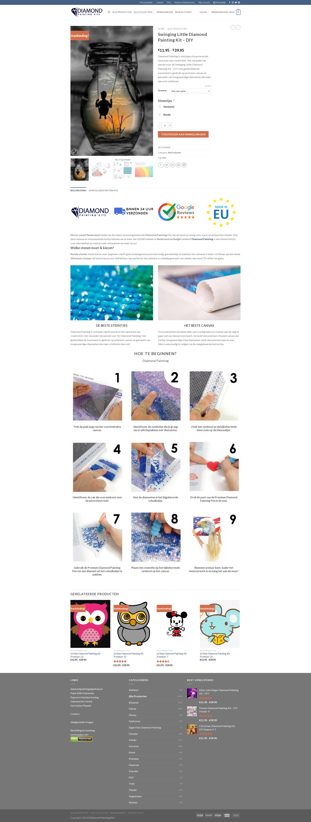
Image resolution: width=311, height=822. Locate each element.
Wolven (133, 802)
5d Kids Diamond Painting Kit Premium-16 (85, 655)
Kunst (132, 752)
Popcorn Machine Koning (84, 697)
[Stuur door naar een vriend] (172, 165)
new (164, 157)
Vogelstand (135, 796)
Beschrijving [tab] (78, 190)
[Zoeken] (109, 12)
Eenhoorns (134, 721)
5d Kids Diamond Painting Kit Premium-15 (129, 655)
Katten (132, 739)
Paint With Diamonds (82, 693)
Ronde (166, 114)
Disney (132, 714)
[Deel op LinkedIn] (184, 165)
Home (161, 29)
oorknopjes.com (79, 734)
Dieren (132, 708)
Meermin (134, 764)
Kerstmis (134, 746)
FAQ (169, 2)
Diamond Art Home (81, 701)
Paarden (133, 771)
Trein (132, 783)
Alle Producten (176, 29)
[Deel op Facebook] (161, 165)
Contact (159, 2)
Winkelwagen (165, 12)
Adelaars (134, 689)
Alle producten (122, 12)
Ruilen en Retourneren (185, 2)
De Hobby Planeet (80, 705)
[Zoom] (75, 152)
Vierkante (168, 106)
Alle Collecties (143, 12)
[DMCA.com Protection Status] (81, 738)
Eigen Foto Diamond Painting (145, 727)
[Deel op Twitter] (166, 165)
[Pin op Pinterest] (178, 165)
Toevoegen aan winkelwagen (183, 134)
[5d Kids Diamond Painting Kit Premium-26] (220, 624)
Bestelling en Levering (82, 730)
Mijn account (204, 2)
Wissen (208, 86)
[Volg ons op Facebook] (230, 2)
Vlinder (133, 789)
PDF (131, 777)
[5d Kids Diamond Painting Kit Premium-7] (177, 624)
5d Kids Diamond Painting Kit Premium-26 (215, 655)
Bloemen (134, 702)
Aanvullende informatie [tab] (103, 190)
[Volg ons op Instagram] (233, 2)
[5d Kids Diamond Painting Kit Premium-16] (90, 624)
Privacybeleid (146, 2)
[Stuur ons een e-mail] (239, 2)
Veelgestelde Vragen (81, 722)
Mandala (134, 758)
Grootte (162, 90)
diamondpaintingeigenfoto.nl (86, 688)
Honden (133, 733)
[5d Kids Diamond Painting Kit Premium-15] (134, 624)
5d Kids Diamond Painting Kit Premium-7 (172, 655)
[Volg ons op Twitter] (236, 2)
